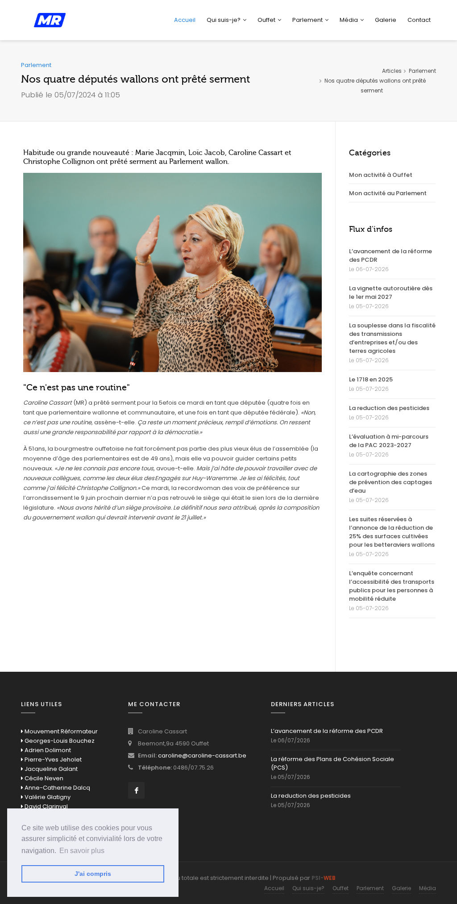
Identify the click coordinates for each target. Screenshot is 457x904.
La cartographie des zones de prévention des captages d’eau (390, 482)
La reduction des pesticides (389, 408)
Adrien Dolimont (47, 750)
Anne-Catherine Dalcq (56, 787)
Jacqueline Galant (50, 769)
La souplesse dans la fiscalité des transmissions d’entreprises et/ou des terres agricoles (392, 338)
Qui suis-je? (224, 20)
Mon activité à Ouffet (380, 175)
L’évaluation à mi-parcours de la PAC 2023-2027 (388, 440)
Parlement (307, 20)
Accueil (184, 20)
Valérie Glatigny (47, 797)
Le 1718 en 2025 (371, 379)
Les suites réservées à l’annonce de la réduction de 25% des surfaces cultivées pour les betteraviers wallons (392, 532)
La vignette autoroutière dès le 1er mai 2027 (390, 292)
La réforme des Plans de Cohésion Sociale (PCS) (332, 763)
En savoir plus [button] (81, 850)
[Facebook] (136, 790)
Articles (392, 71)
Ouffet (266, 20)
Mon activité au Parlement (388, 193)
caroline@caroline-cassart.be (202, 755)
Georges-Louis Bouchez (59, 741)
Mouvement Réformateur (60, 731)
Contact (419, 20)
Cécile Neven (43, 778)
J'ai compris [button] (93, 873)
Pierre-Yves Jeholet (52, 759)
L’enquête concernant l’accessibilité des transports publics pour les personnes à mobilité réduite (391, 586)
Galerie (385, 20)
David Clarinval (45, 806)
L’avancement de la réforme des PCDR (390, 255)
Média (427, 888)
